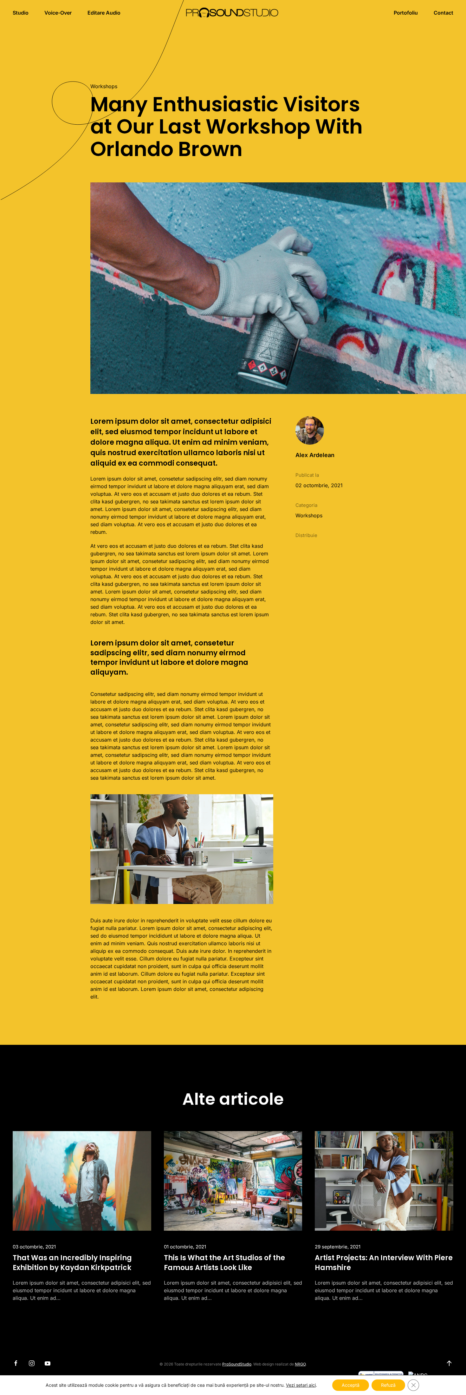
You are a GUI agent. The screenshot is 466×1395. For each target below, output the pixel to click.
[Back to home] (233, 12)
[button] (449, 1363)
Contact (443, 13)
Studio (21, 13)
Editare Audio (103, 13)
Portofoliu (406, 13)
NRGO (300, 1364)
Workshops (103, 86)
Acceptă (350, 1385)
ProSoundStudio (236, 1364)
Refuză (388, 1385)
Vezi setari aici (301, 1385)
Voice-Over (58, 13)
